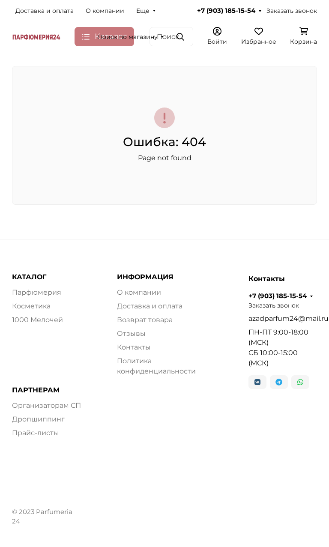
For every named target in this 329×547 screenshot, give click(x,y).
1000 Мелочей (37, 320)
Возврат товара (145, 320)
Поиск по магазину (127, 37)
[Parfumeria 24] (36, 37)
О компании (105, 11)
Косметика (31, 306)
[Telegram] (279, 382)
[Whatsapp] (300, 382)
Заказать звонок (291, 11)
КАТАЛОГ (29, 277)
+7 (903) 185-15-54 (226, 11)
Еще (143, 11)
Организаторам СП (46, 405)
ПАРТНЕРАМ (36, 390)
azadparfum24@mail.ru (282, 318)
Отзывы (131, 333)
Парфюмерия (36, 292)
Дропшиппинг (38, 419)
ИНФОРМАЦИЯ (145, 277)
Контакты (134, 347)
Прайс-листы (35, 433)
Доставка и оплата (44, 11)
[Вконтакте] (257, 382)
